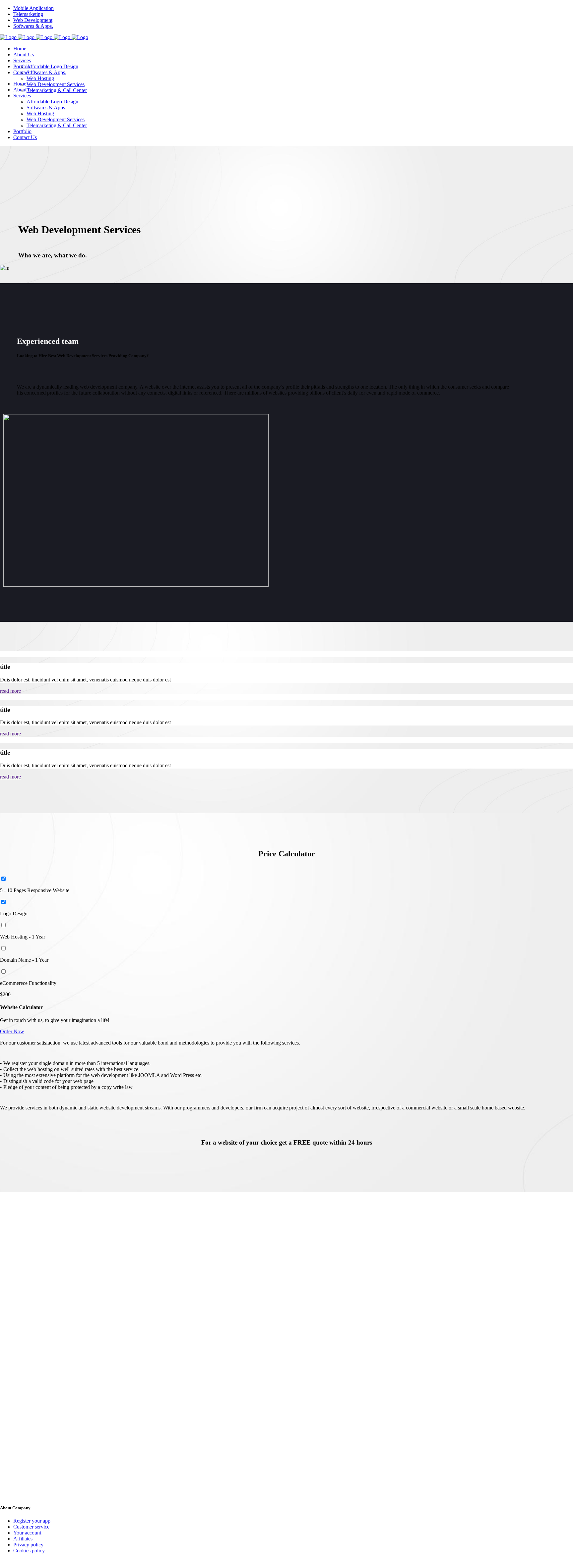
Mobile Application (33, 8)
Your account (27, 1532)
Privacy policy (28, 1544)
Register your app (31, 1521)
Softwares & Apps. (33, 26)
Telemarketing (28, 14)
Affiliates (22, 1538)
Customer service (31, 1527)
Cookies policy (29, 1550)
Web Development (32, 20)
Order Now (12, 1031)
